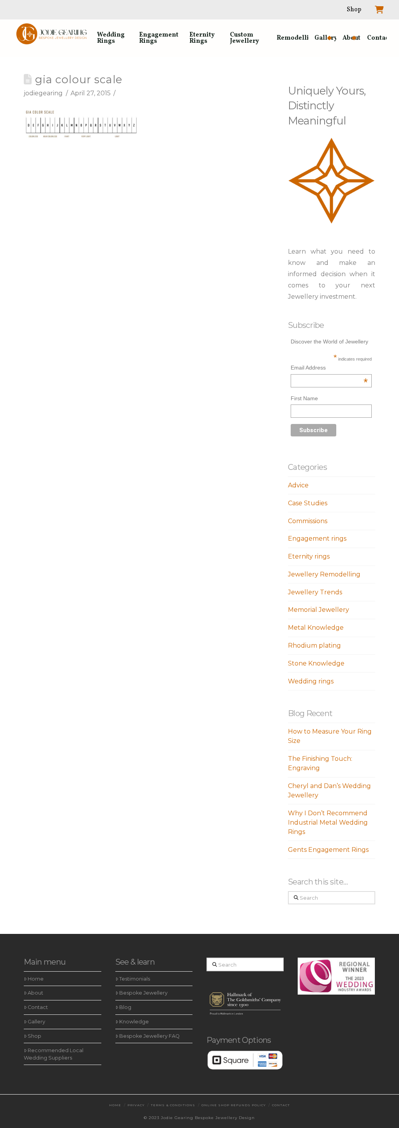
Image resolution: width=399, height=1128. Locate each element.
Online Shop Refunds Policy (233, 1105)
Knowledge (134, 1022)
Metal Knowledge (316, 627)
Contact (38, 1007)
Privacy (136, 1105)
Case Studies (307, 503)
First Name (304, 398)
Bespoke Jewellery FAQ (149, 1036)
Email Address (329, 368)
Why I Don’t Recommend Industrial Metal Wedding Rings (328, 822)
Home (36, 979)
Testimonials (134, 979)
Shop (34, 1036)
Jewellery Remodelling (324, 574)
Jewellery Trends (315, 592)
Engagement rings (317, 538)
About (35, 993)
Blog (125, 1007)
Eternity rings (309, 556)
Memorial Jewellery (318, 609)
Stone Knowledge (316, 663)
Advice (298, 485)
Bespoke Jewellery (143, 993)
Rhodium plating (314, 645)
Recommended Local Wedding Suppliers (53, 1054)
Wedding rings (311, 681)
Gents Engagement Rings (328, 849)
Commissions (307, 521)
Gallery (36, 1022)
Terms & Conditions (173, 1105)
